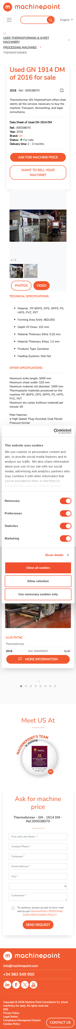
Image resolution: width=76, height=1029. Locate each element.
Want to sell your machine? (38, 172)
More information (41, 659)
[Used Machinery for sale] (31, 9)
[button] (61, 225)
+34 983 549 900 (18, 974)
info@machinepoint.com (20, 966)
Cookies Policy (11, 1024)
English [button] (65, 20)
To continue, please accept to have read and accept (40, 911)
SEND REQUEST (38, 925)
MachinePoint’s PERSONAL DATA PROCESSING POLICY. (43, 913)
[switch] (65, 513)
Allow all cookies (38, 567)
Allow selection (38, 581)
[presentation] (36, 681)
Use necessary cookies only (38, 594)
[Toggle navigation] (9, 20)
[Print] (62, 90)
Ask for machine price (38, 157)
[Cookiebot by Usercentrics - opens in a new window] (54, 431)
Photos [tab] (21, 285)
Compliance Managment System (22, 1020)
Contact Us (60, 1022)
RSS (5, 1009)
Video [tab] (41, 285)
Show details (54, 555)
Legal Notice (10, 1016)
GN (21, 136)
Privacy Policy (11, 1013)
